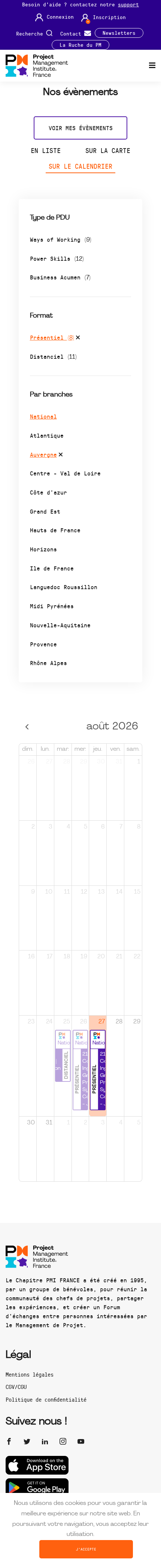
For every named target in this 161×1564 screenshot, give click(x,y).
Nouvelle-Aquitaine (60, 625)
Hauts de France (55, 530)
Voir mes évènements (81, 128)
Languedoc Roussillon (63, 587)
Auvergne (43, 454)
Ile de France (52, 568)
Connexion (60, 16)
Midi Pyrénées (52, 606)
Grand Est (45, 511)
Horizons (43, 549)
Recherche (31, 33)
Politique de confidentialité (46, 1399)
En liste (46, 150)
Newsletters (119, 33)
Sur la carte (107, 150)
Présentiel (52, 337)
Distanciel (53, 356)
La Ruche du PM (80, 45)
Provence (43, 644)
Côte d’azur (48, 492)
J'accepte (86, 1549)
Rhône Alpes (48, 663)
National (43, 416)
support (128, 4)
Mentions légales (30, 1374)
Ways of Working (60, 239)
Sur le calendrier (80, 166)
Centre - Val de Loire (65, 473)
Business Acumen (60, 277)
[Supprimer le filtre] (78, 338)
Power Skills (57, 258)
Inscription (109, 17)
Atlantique (47, 435)
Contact (72, 33)
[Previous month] (27, 727)
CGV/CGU (16, 1386)
